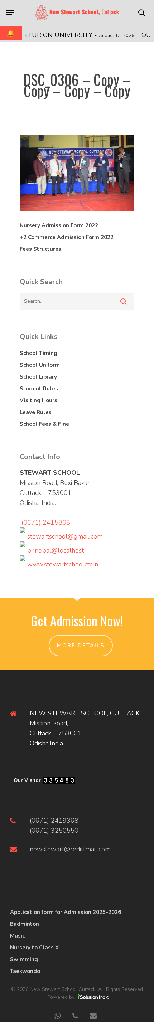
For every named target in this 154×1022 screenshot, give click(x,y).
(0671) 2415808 (45, 522)
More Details (81, 645)
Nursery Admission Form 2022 (59, 225)
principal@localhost (55, 550)
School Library (38, 376)
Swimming (24, 959)
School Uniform (40, 365)
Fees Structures (40, 249)
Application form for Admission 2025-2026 (65, 912)
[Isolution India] (93, 997)
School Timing (38, 353)
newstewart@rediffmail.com (70, 849)
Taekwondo (25, 971)
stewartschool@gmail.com (65, 536)
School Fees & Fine (44, 424)
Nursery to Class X (34, 947)
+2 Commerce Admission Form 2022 (67, 237)
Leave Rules (36, 412)
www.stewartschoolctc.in (62, 564)
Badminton (24, 924)
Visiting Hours (38, 400)
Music (17, 935)
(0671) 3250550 (54, 830)
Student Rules (39, 388)
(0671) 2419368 (54, 820)
